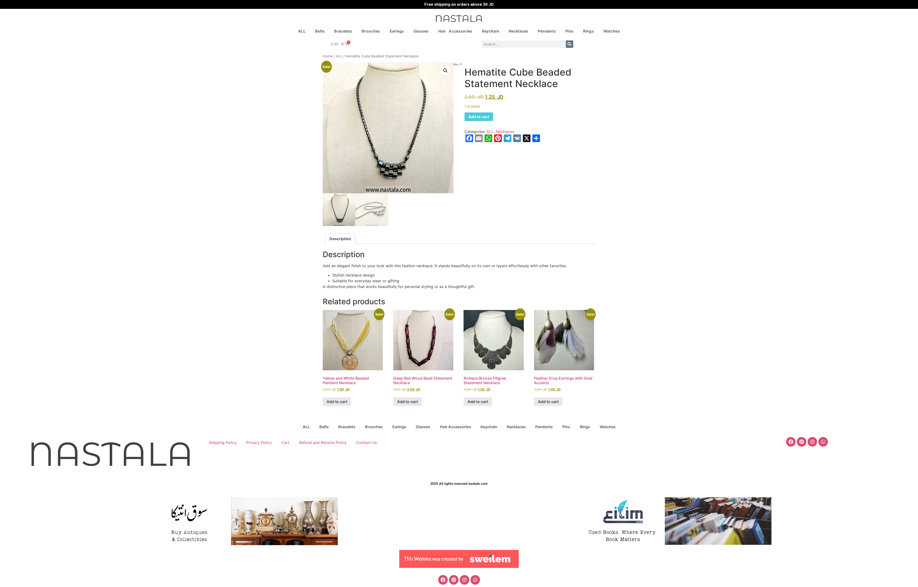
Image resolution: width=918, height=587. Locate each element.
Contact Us (366, 442)
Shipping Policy (223, 442)
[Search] (569, 44)
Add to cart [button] (337, 401)
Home (328, 56)
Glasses (421, 31)
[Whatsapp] (823, 442)
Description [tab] (340, 238)
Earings (397, 31)
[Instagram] (812, 442)
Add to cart (478, 116)
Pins (569, 31)
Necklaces (518, 31)
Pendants (547, 31)
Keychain (490, 31)
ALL (302, 31)
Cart (285, 442)
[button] (445, 70)
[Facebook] (791, 442)
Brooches (371, 31)
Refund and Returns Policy (323, 442)
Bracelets (343, 31)
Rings (588, 31)
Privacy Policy (259, 442)
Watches (611, 31)
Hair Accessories (455, 31)
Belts (320, 31)
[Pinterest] (801, 442)
